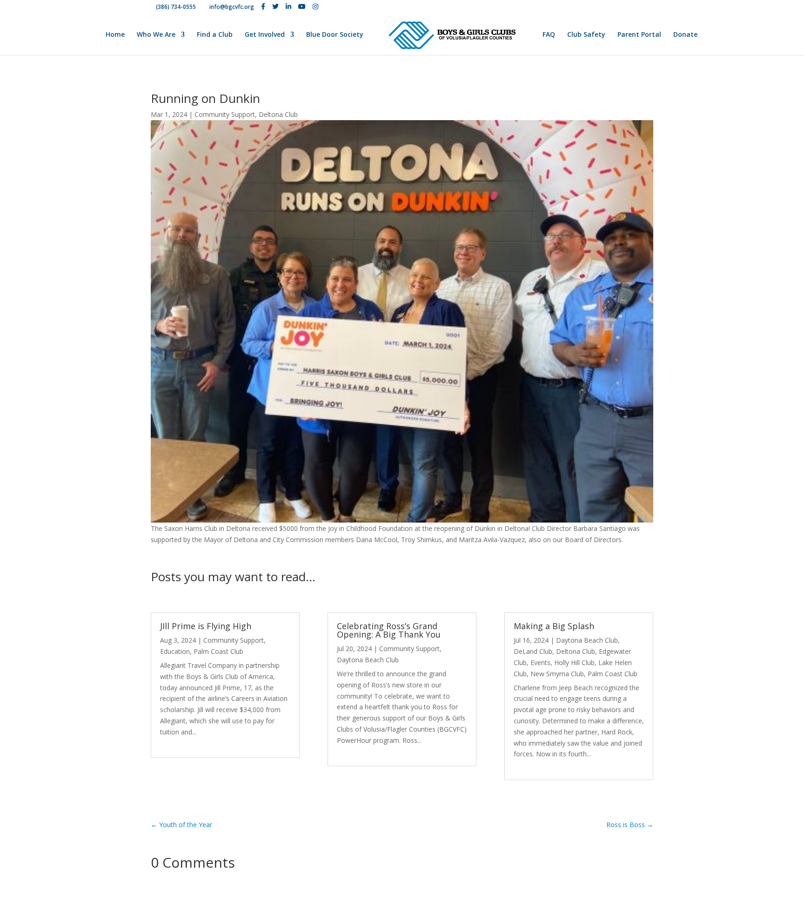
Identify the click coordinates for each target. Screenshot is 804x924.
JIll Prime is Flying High (205, 626)
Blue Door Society (334, 35)
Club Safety (586, 35)
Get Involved (265, 35)
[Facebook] (263, 6)
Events (540, 662)
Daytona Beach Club (368, 659)
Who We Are (156, 35)
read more (176, 743)
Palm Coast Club (218, 651)
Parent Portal (639, 35)
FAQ (549, 35)
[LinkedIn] (288, 6)
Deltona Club (278, 114)
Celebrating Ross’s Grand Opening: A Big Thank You (389, 630)
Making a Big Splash (554, 626)
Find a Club (215, 35)
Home (115, 35)
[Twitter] (275, 6)
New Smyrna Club (557, 673)
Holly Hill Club (574, 662)
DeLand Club (533, 651)
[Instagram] (315, 6)
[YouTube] (302, 6)
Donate (685, 35)
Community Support (224, 114)
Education (175, 651)
